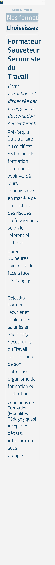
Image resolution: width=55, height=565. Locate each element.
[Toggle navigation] (43, 2)
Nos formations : (23, 17)
